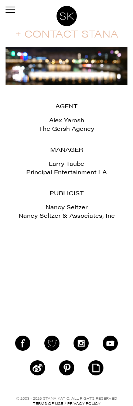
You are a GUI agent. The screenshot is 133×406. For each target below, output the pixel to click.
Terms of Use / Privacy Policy (66, 403)
